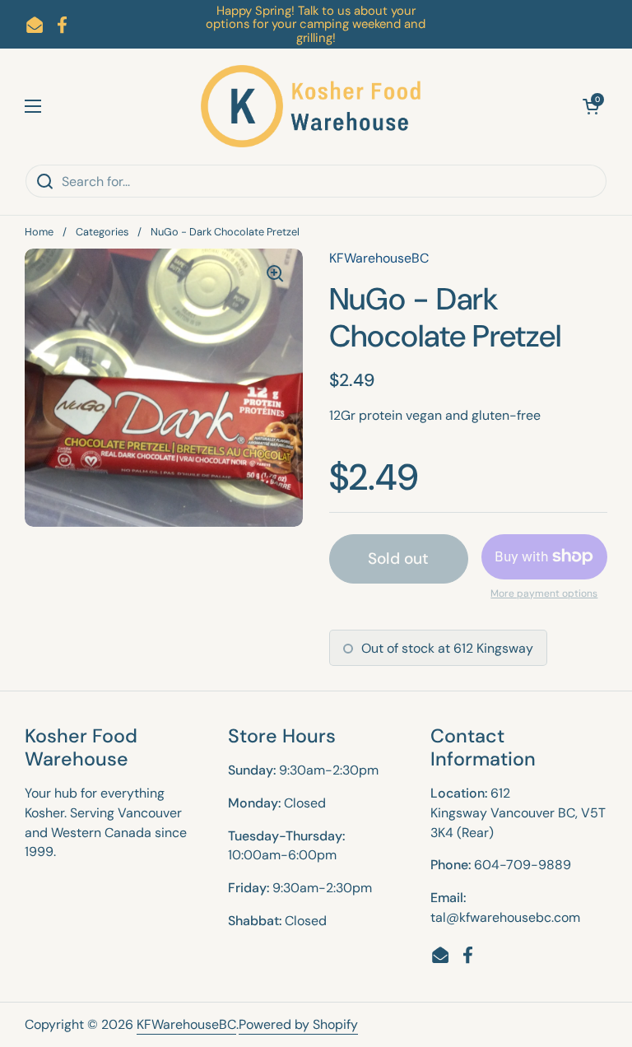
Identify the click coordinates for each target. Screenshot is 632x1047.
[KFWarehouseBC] (312, 106)
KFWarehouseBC (186, 1024)
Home (39, 232)
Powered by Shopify (298, 1024)
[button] (590, 106)
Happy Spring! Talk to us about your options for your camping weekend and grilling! (315, 24)
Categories (102, 232)
